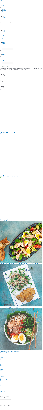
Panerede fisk (2, 371)
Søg (0, 48)
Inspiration (4, 30)
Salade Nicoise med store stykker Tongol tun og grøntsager (19, 263)
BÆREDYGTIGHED (5, 51)
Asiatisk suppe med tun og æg (10, 351)
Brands (3, 9)
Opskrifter (4, 11)
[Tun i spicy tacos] (21, 197)
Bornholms (2, 358)
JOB (1, 385)
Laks (3, 74)
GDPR (1, 384)
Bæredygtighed (5, 32)
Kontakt (3, 35)
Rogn (3, 76)
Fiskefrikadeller (5, 73)
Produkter (4, 10)
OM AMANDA (4, 53)
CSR (0, 383)
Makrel (3, 75)
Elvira (1, 359)
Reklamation (2, 391)
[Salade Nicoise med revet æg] (21, 154)
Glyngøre (1, 357)
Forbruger (2, 0)
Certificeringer (2, 386)
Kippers (1, 369)
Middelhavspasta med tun (8, 132)
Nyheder (3, 12)
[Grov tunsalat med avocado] (21, 285)
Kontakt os (2, 389)
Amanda (1, 356)
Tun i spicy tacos (5, 220)
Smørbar (1, 368)
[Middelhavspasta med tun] (21, 110)
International (2, 5)
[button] (21, 15)
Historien (1, 381)
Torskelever (2, 366)
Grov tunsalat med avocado (9, 307)
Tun (1, 370)
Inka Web (5, 408)
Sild (0, 364)
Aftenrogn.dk (2, 375)
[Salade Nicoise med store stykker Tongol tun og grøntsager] (21, 241)
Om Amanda (4, 44)
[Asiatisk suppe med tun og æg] (21, 329)
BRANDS (2, 355)
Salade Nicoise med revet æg (9, 176)
